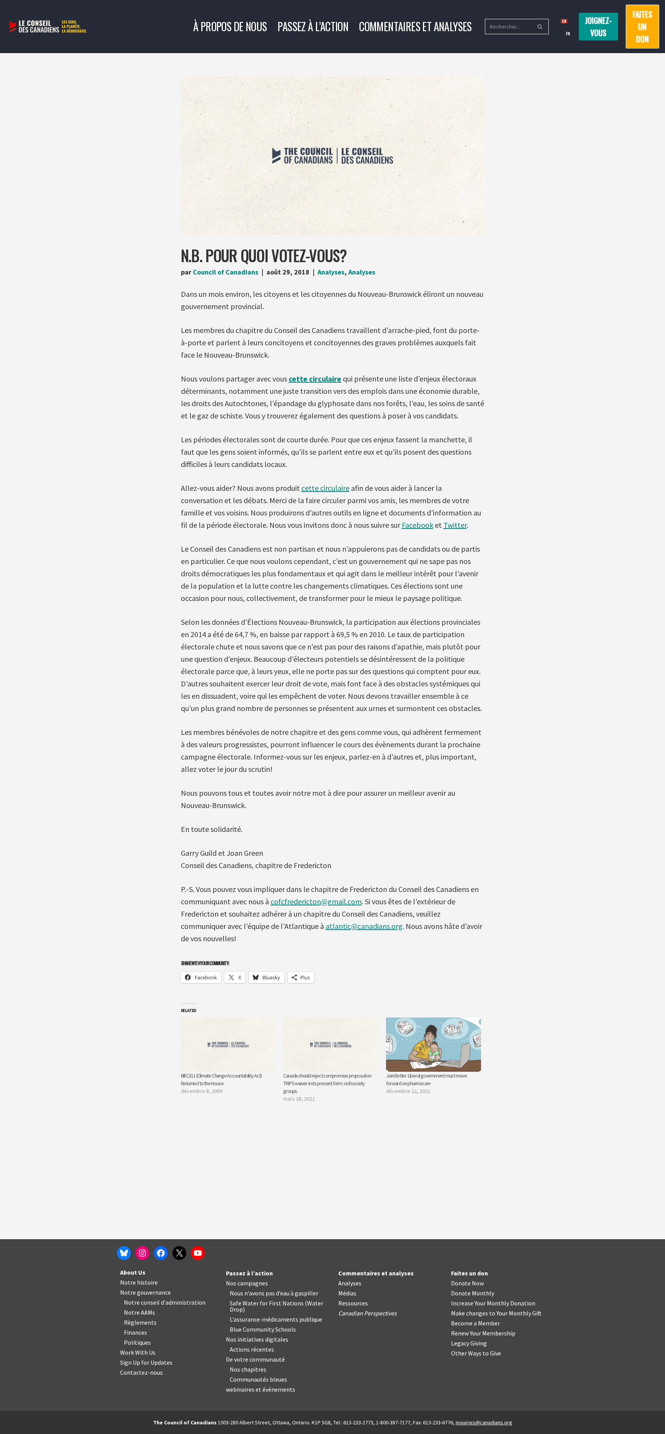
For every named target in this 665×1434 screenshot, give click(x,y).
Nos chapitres (248, 1369)
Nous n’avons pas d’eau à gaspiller (274, 1293)
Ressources (353, 1303)
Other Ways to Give (476, 1353)
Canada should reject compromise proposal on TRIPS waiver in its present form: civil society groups (327, 1083)
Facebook (417, 525)
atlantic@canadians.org (364, 926)
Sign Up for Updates (146, 1362)
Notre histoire (139, 1282)
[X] (179, 1253)
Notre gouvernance (145, 1292)
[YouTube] (198, 1253)
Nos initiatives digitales (257, 1339)
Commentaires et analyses (415, 26)
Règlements (140, 1322)
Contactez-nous (141, 1372)
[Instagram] (142, 1253)
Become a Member (475, 1323)
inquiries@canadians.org (484, 1422)
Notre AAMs (139, 1312)
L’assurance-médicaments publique (276, 1319)
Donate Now (467, 1283)
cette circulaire (315, 378)
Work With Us (137, 1352)
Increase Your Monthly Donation (493, 1303)
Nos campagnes (247, 1283)
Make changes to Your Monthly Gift (496, 1313)
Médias (347, 1293)
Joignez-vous (598, 26)
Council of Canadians (225, 272)
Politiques (137, 1342)
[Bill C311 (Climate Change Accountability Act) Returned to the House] (228, 1044)
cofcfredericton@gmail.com (316, 901)
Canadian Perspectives (367, 1313)
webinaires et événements (260, 1389)
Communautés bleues (258, 1379)
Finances (135, 1332)
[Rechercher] (540, 26)
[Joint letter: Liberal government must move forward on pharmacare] (433, 1044)
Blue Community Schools (263, 1329)
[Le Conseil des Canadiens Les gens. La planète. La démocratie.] (48, 26)
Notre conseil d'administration (165, 1302)
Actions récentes (252, 1349)
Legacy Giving (469, 1343)
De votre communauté (255, 1359)
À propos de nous (230, 26)
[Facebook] (161, 1253)
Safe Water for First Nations (267, 1303)
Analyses (330, 272)
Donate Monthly (472, 1293)
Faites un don (642, 26)
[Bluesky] (124, 1253)
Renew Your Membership (483, 1333)
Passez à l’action (312, 26)
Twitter (455, 525)
